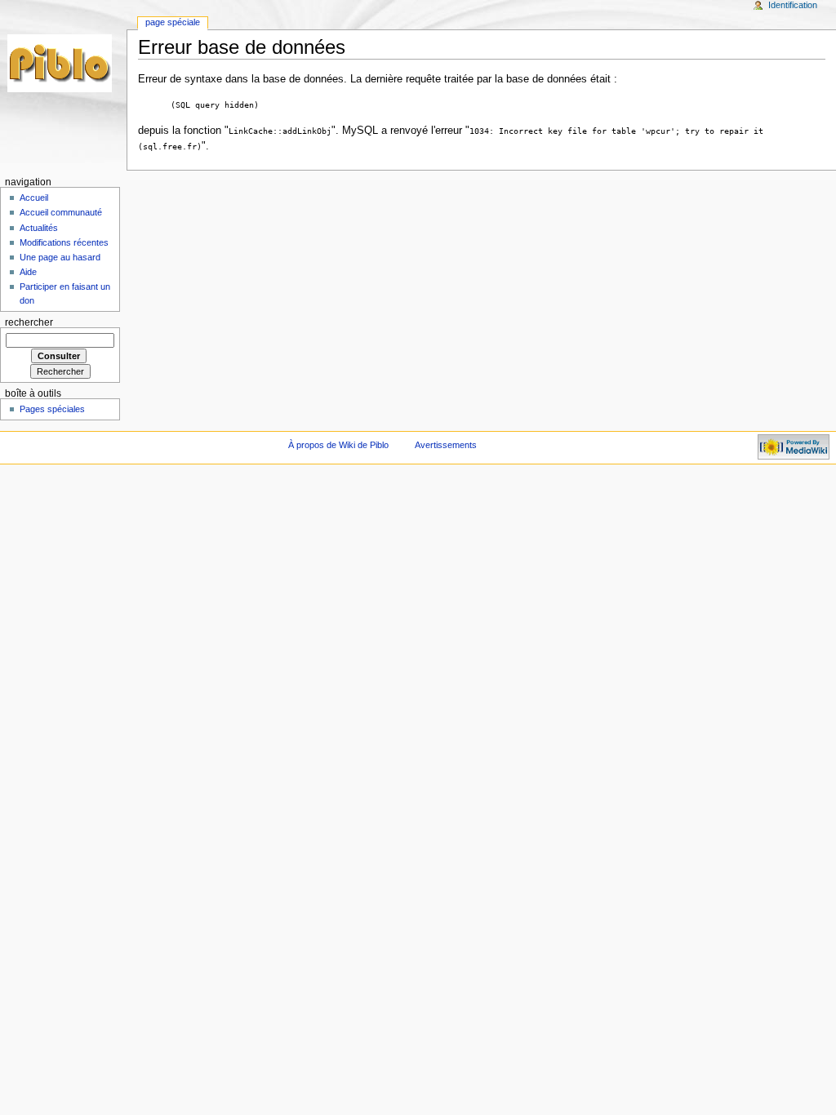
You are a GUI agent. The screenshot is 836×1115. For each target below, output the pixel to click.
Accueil (34, 197)
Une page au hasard (60, 257)
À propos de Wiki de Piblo (338, 445)
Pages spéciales (52, 409)
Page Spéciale (172, 22)
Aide (28, 272)
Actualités (39, 228)
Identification (792, 5)
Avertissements (446, 445)
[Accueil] (63, 63)
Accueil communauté (61, 212)
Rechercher (29, 322)
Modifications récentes (64, 242)
